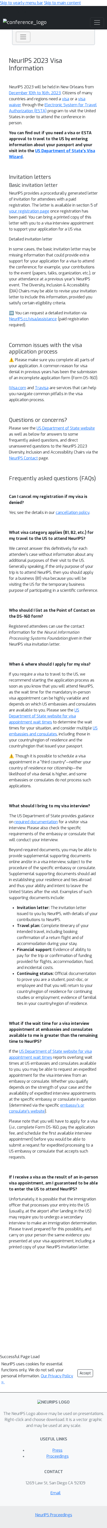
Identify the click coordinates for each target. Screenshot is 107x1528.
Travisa (42, 387)
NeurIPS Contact (23, 458)
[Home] (25, 22)
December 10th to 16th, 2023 (35, 93)
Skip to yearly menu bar (21, 2)
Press (57, 1450)
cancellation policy (72, 512)
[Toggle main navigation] (97, 22)
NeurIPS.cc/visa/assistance (33, 319)
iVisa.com (17, 387)
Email (56, 1493)
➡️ (11, 313)
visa (65, 99)
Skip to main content (62, 2)
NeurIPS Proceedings (53, 1515)
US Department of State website (66, 428)
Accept (85, 1373)
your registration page (29, 211)
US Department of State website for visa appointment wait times (44, 716)
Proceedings (58, 1456)
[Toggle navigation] (23, 36)
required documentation (36, 821)
